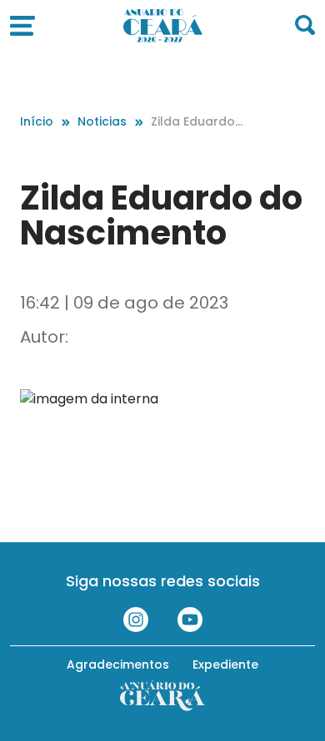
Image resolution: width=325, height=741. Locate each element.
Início (36, 121)
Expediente (225, 664)
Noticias (102, 121)
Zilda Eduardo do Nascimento (197, 122)
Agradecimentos (118, 664)
